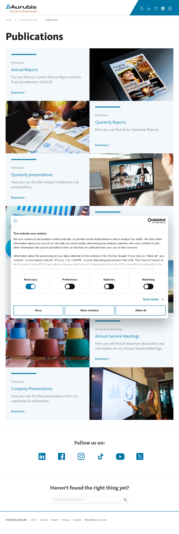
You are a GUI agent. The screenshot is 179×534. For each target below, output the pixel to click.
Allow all (140, 310)
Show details (151, 299)
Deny (38, 310)
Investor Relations (28, 19)
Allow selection (89, 310)
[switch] (70, 286)
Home (9, 19)
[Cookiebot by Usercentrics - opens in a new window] (150, 220)
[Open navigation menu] (170, 8)
